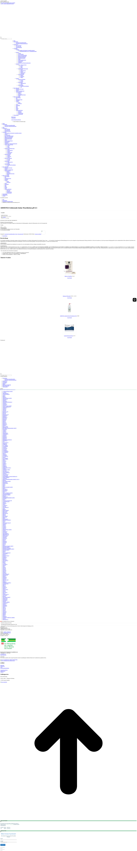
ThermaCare (5, 662)
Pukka (4, 616)
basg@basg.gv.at (3, 719)
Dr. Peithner (5, 514)
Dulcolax (4, 518)
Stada (4, 648)
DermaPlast (5, 501)
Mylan (4, 585)
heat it (4, 548)
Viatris (4, 671)
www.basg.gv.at (3, 718)
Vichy (4, 673)
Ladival (4, 566)
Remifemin (5, 621)
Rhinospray (5, 623)
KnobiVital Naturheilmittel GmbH (9, 561)
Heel (4, 549)
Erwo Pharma (5, 522)
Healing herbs (5, 547)
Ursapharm (5, 667)
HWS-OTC (5, 553)
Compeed (4, 499)
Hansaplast (5, 546)
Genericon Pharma (6, 536)
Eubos (4, 524)
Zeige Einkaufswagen (15, 119)
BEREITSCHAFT (10, 3)
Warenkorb (13, 117)
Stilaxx (4, 649)
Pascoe (4, 604)
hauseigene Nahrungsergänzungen (10, 444)
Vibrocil (4, 672)
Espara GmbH (5, 523)
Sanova (4, 635)
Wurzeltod (5, 680)
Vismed (4, 674)
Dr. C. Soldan (5, 509)
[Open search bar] (0, 37)
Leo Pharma (5, 569)
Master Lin (5, 576)
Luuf (4, 572)
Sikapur (4, 640)
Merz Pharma (5, 580)
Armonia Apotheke (38, 234)
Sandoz (4, 631)
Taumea (4, 655)
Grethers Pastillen (6, 541)
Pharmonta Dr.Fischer (7, 612)
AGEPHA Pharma (6, 458)
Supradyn (5, 651)
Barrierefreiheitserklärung (4, 732)
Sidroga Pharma (6, 638)
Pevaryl (4, 608)
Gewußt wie (5, 539)
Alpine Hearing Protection (7, 466)
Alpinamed (5, 465)
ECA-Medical (5, 520)
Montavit (5, 581)
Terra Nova (5, 659)
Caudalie (4, 495)
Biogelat (4, 484)
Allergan (4, 461)
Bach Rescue (5, 475)
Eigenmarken (5, 442)
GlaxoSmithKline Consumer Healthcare (10, 540)
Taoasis (4, 654)
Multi (4, 582)
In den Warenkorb (3, 228)
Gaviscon (4, 534)
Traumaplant (5, 664)
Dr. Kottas (5, 512)
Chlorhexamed (5, 498)
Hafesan (4, 544)
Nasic (4, 586)
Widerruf (1, 736)
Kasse (20, 119)
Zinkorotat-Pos (5, 683)
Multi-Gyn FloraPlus (68, 276)
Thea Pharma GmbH (6, 661)
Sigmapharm (5, 639)
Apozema (4, 469)
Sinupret (4, 643)
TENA (4, 657)
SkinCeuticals (5, 644)
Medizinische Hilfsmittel (7, 449)
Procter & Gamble (6, 614)
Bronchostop (5, 491)
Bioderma (5, 483)
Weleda (4, 677)
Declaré (4, 500)
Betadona (4, 480)
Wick (4, 679)
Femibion (4, 528)
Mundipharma (5, 583)
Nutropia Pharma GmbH (7, 593)
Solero (4, 645)
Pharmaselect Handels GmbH (8, 610)
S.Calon (4, 627)
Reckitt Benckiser (6, 619)
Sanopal (4, 633)
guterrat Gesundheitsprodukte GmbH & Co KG (11, 543)
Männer (4, 448)
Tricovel (4, 665)
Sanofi (4, 632)
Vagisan (4, 668)
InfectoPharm (5, 554)
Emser (4, 521)
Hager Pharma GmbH (7, 545)
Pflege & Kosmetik (6, 450)
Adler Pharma (5, 457)
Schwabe (4, 637)
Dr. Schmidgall (5, 515)
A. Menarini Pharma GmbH (8, 455)
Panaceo (4, 603)
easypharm (5, 519)
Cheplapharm (5, 497)
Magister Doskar (6, 574)
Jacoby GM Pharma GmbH (8, 557)
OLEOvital (5, 596)
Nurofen (4, 591)
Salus (4, 630)
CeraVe (4, 496)
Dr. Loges (5, 513)
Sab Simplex (5, 628)
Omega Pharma (5, 597)
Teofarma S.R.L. (6, 658)
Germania (5, 537)
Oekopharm (5, 595)
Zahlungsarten (2, 735)
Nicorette (4, 588)
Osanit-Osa (5, 602)
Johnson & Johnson (6, 558)
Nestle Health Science (7, 587)
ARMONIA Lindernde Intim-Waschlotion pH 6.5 (68, 380)
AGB (1, 731)
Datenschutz (2, 730)
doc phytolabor (5, 506)
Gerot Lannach (5, 538)
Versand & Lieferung (4, 734)
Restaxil (4, 622)
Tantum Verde (5, 653)
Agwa (4, 459)
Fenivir (4, 529)
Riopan (4, 625)
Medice (4, 578)
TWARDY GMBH (6, 666)
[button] (10, 229)
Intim (16, 234)
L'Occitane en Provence (7, 564)
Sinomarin (5, 642)
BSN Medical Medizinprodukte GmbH (9, 492)
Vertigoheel (5, 670)
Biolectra (4, 486)
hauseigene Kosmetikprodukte (10, 234)
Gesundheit (4, 447)
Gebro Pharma (6, 535)
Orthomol (4, 601)
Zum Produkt (69, 362)
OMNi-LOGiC (5, 599)
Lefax (4, 568)
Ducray (4, 517)
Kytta (4, 563)
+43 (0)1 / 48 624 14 (3, 3)
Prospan (4, 615)
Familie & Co (5, 445)
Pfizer (4, 609)
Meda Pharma (5, 577)
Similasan (4, 641)
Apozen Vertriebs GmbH (7, 470)
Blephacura (5, 488)
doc (3, 505)
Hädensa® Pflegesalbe (67, 360)
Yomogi (4, 682)
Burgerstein (5, 493)
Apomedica (5, 468)
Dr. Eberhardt (5, 510)
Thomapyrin (5, 663)
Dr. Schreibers (5, 516)
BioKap (4, 485)
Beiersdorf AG (6, 478)
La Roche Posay (6, 565)
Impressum (2, 729)
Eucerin (4, 525)
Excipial (4, 527)
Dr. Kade (4, 511)
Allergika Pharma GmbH (7, 462)
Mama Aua (5, 575)
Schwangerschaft (20, 234)
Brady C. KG (5, 490)
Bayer (4, 477)
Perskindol (5, 606)
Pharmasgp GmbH (6, 611)
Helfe (4, 550)
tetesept (4, 660)
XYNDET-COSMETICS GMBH (9, 681)
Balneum (4, 476)
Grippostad (5, 542)
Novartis (4, 590)
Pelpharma (5, 605)
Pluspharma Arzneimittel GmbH (8, 613)
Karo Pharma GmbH (6, 559)
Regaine (4, 620)
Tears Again (5, 656)
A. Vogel (4, 456)
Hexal (4, 552)
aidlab (4, 460)
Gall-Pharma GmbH (6, 533)
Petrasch (4, 607)
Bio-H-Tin (5, 482)
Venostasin (5, 669)
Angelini (4, 467)
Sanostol (4, 634)
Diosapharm (5, 504)
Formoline (5, 530)
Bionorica (5, 487)
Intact (4, 556)
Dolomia (5, 507)
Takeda (4, 652)
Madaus (4, 573)
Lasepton (4, 567)
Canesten (4, 494)
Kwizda (4, 562)
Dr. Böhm (5, 508)
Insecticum (5, 555)
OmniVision (5, 600)
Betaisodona (5, 481)
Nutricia (4, 592)
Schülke (4, 636)
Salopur (4, 629)
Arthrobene (5, 472)
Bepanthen (5, 479)
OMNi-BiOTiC (6, 598)
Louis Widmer (5, 571)
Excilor (4, 526)
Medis (4, 579)
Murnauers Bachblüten (7, 584)
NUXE (4, 594)
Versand (4, 217)
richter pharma (5, 624)
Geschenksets (5, 446)
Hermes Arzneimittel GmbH (8, 551)
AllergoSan (5, 463)
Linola (4, 570)
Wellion (4, 678)
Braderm (4, 489)
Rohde (4, 626)
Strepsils (4, 650)
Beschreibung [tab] (5, 235)
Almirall (4, 464)
